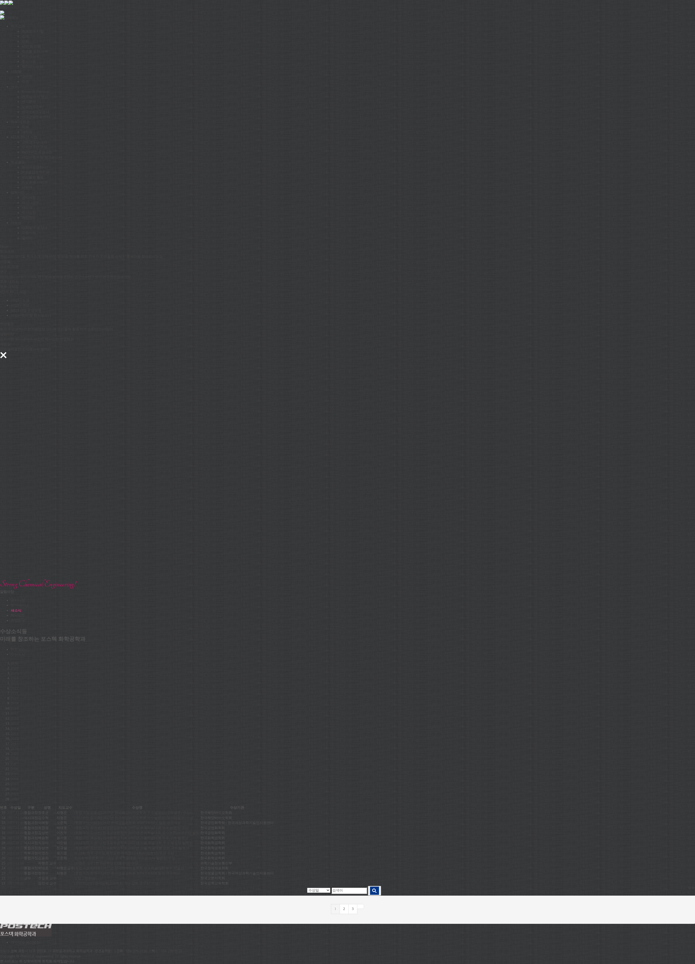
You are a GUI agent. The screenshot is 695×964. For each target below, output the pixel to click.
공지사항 (29, 197)
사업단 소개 (20, 300)
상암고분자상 (84, 878)
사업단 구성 (20, 305)
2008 (14, 759)
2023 (14, 683)
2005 (14, 774)
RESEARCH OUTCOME (18, 277)
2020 (14, 698)
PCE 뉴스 (18, 649)
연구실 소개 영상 (35, 97)
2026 (14, 668)
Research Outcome (35, 92)
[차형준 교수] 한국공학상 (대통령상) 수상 (106, 863)
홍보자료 (29, 61)
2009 (14, 754)
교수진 (27, 77)
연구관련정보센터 (36, 117)
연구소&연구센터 (35, 112)
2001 (14, 794)
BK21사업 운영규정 (37, 152)
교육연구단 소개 (34, 142)
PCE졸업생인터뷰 (35, 172)
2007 (14, 764)
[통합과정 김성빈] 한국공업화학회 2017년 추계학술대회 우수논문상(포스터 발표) (137, 833)
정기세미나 (24, 339)
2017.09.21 (15, 883)
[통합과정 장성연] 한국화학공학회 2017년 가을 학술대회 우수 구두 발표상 (131, 848)
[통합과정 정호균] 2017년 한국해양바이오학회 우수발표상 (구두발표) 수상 (132, 813)
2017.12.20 (15, 863)
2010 (14, 749)
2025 (14, 673)
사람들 (16, 71)
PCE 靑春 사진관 (35, 182)
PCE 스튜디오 (91, 329)
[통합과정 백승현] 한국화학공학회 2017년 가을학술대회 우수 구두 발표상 (131, 838)
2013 (14, 734)
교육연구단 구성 (34, 147)
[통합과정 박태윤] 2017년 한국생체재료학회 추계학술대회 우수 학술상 (129, 868)
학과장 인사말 (33, 31)
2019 (14, 703)
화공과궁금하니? (35, 167)
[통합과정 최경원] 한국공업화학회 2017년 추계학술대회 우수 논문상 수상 (131, 828)
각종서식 (29, 233)
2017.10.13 (15, 873)
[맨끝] (360, 906)
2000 (14, 799)
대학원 (27, 132)
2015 (14, 723)
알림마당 (18, 193)
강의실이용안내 (12, 349)
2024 (14, 678)
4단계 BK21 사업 (24, 137)
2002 (14, 789)
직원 (25, 82)
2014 (14, 728)
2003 (14, 784)
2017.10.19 (15, 868)
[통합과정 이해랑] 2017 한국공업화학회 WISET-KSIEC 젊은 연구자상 (127, 823)
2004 (14, 779)
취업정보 (29, 218)
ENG (3, 7)
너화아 (27, 187)
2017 (14, 713)
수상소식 (18, 654)
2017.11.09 (15, 833)
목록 (691, 888)
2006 (14, 769)
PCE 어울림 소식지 (111, 256)
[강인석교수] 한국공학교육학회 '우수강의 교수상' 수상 (116, 883)
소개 (25, 36)
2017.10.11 (15, 878)
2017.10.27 (15, 838)
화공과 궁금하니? (13, 329)
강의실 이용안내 (34, 228)
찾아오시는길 (32, 66)
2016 (14, 718)
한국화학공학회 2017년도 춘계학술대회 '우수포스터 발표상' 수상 (124, 858)
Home (4, 246)
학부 (25, 127)
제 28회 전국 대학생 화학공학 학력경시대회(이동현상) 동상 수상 (124, 853)
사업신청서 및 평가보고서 (42, 157)
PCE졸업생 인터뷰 (42, 329)
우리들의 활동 (33, 177)
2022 (14, 688)
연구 (14, 87)
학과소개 (18, 26)
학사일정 (29, 213)
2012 (14, 739)
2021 (14, 693)
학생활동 (18, 162)
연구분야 (29, 102)
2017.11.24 (15, 813)
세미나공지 (30, 203)
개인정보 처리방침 (25, 942)
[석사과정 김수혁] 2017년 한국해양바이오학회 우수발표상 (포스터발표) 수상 (133, 818)
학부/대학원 (20, 122)
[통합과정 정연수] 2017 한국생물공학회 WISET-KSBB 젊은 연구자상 (127, 873)
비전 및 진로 (31, 46)
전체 (14, 663)
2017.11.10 (15, 823)
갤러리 (27, 238)
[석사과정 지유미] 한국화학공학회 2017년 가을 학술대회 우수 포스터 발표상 (133, 843)
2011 (14, 744)
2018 (14, 708)
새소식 (27, 208)
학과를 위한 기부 (35, 51)
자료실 (16, 223)
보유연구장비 (32, 107)
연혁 (25, 41)
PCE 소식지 (31, 56)
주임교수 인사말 (13, 256)
